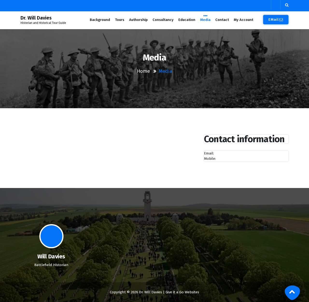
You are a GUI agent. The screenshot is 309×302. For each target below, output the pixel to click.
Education (186, 20)
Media (205, 20)
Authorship (138, 20)
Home (143, 71)
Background (100, 20)
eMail (273, 19)
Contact (222, 20)
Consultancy (163, 20)
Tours (119, 20)
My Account (243, 20)
